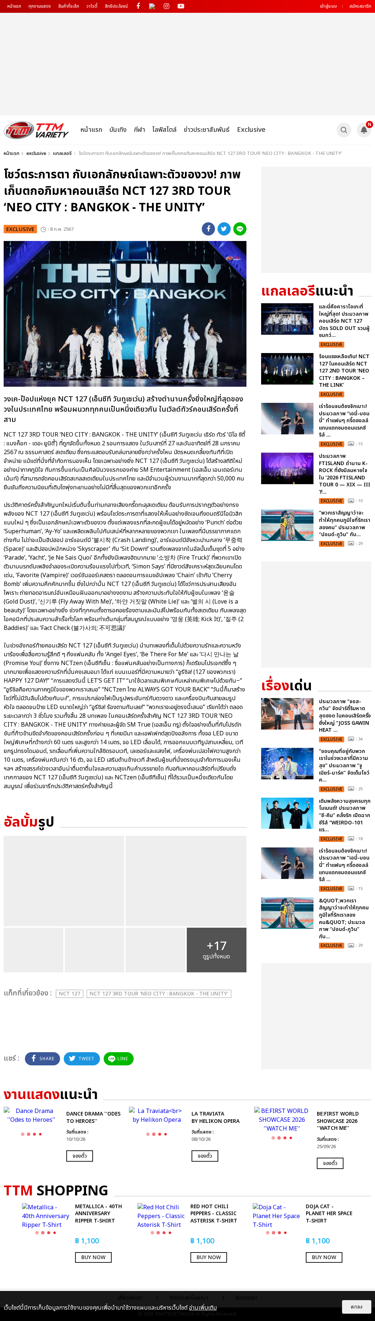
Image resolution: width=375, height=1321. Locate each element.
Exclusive (251, 130)
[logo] (36, 130)
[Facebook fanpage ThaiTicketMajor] (137, 6)
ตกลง (357, 1307)
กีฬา (139, 130)
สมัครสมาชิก (360, 6)
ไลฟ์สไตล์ (164, 130)
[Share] (208, 228)
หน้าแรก (14, 6)
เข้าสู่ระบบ (328, 6)
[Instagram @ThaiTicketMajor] (166, 6)
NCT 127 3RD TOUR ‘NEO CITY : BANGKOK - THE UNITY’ (159, 994)
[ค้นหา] (344, 130)
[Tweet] (224, 228)
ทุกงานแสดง (40, 6)
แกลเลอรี (62, 153)
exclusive (36, 153)
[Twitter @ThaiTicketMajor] (152, 6)
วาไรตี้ (91, 6)
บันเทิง (118, 130)
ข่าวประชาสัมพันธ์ (207, 130)
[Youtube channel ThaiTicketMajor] (180, 6)
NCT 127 (69, 994)
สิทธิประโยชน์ (116, 6)
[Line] (239, 228)
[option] (62, 1134)
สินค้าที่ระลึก (68, 6)
